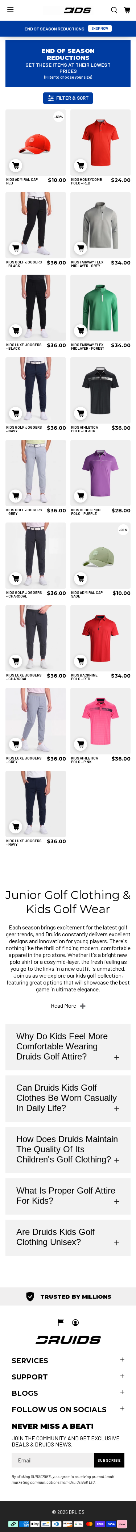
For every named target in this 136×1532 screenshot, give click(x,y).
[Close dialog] (129, 739)
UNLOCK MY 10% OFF (35, 791)
